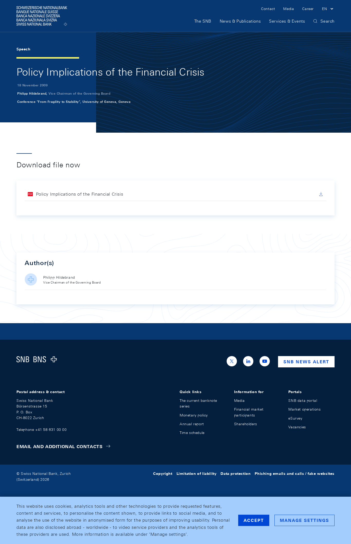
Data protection (235, 473)
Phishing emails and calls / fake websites (295, 473)
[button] (328, 9)
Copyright (162, 473)
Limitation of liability (197, 473)
